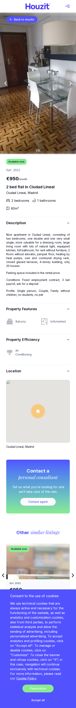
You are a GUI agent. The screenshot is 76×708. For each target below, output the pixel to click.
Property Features (21, 309)
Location (13, 371)
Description (16, 223)
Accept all (38, 700)
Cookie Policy (26, 678)
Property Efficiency (23, 340)
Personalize (38, 688)
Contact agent (38, 501)
